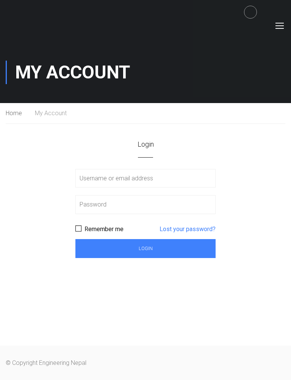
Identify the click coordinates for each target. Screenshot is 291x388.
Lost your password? (188, 229)
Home (14, 113)
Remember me (103, 229)
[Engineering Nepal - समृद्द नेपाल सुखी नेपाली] (29, 25)
